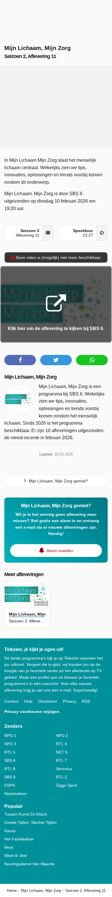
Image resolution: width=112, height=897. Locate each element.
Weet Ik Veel (15, 855)
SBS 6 (10, 760)
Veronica (64, 768)
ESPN (9, 785)
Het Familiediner (19, 839)
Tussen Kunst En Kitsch (25, 814)
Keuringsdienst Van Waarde (29, 864)
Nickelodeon (15, 793)
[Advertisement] (56, 106)
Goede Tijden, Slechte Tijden (30, 822)
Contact (11, 701)
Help (28, 701)
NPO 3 (10, 744)
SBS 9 (10, 777)
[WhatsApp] (92, 360)
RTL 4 (61, 744)
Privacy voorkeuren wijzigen (31, 711)
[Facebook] (20, 360)
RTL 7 (61, 760)
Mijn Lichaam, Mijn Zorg (30, 377)
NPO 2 (62, 735)
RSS (86, 701)
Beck (8, 847)
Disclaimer (47, 701)
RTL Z (61, 777)
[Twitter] (56, 360)
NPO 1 (10, 735)
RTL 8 (9, 768)
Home (12, 890)
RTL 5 (9, 752)
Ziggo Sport (66, 785)
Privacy (69, 701)
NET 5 (61, 752)
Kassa (10, 830)
